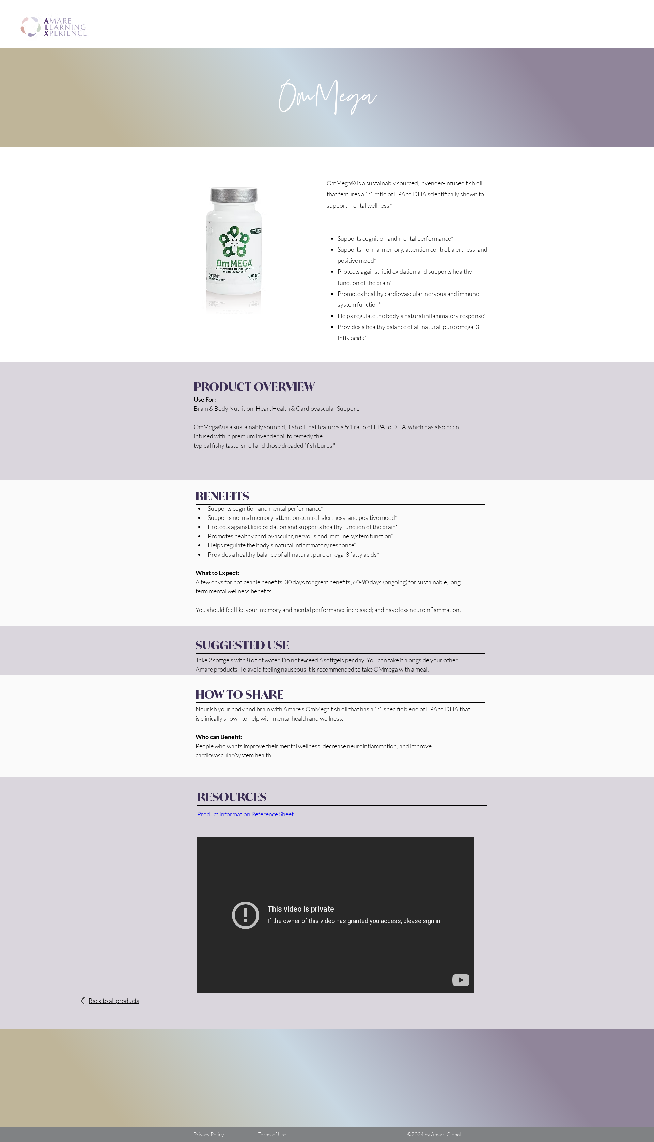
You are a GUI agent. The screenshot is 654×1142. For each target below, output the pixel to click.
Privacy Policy (208, 1134)
